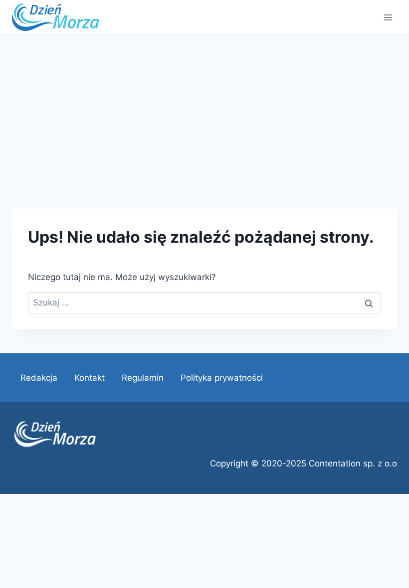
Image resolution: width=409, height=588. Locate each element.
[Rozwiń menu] (388, 17)
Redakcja (38, 378)
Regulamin (143, 378)
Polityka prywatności (222, 378)
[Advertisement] (204, 110)
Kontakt (89, 378)
